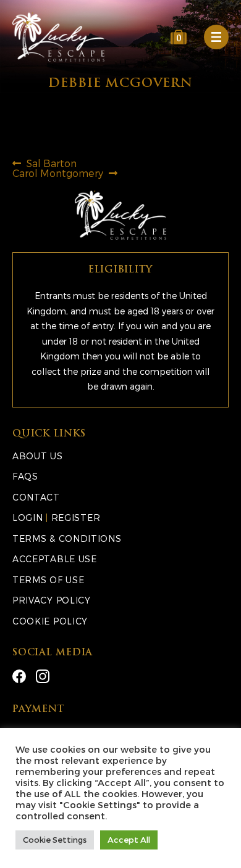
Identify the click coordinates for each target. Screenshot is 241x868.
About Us (37, 456)
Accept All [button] (129, 840)
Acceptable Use (54, 559)
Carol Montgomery (57, 173)
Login (27, 517)
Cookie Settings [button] (55, 840)
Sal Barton (51, 163)
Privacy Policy (51, 600)
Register (76, 517)
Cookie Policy (50, 621)
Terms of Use (48, 580)
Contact (36, 497)
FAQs (25, 476)
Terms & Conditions (67, 538)
